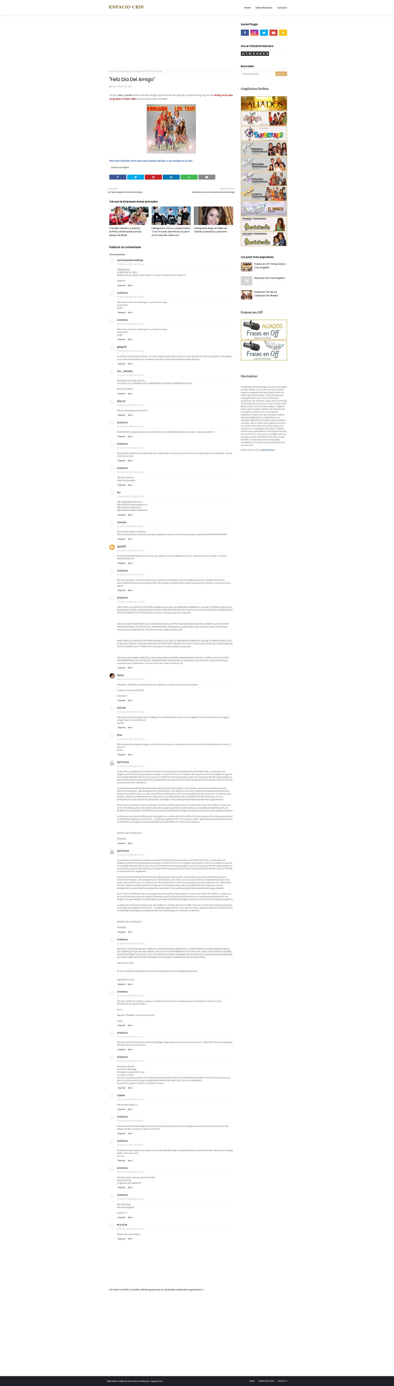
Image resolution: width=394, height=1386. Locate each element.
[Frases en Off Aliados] (264, 338)
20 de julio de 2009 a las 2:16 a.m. (130, 405)
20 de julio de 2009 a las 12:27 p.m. (131, 943)
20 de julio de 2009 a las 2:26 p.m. (130, 1099)
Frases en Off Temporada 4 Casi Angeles (270, 265)
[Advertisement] (171, 43)
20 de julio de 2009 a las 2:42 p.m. (130, 1145)
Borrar (130, 285)
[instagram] (254, 33)
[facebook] (245, 33)
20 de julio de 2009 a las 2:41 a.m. (130, 448)
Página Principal (116, 71)
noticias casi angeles (134, 71)
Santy (114, 86)
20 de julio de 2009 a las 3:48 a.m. (130, 526)
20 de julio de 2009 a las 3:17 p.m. (130, 1199)
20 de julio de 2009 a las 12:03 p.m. (131, 739)
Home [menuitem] (248, 7)
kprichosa (123, 762)
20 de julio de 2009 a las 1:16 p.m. (130, 1036)
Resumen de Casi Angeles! (269, 278)
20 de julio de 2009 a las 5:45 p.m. (130, 1229)
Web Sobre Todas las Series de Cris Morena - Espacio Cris (135, 1381)
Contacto (282, 1381)
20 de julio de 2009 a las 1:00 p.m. (130, 995)
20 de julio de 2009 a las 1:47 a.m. (130, 375)
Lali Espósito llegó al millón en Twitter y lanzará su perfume (210, 230)
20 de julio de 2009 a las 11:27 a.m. (131, 601)
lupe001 (121, 546)
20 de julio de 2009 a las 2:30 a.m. (130, 426)
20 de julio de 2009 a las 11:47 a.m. (131, 712)
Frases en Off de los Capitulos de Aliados (266, 293)
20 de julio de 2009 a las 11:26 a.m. (131, 574)
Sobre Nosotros (266, 1381)
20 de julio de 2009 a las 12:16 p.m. (131, 766)
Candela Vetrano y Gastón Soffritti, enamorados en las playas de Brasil (125, 232)
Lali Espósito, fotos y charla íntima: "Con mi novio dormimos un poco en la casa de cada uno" (171, 232)
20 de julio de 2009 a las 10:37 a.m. (131, 550)
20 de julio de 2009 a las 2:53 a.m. (130, 496)
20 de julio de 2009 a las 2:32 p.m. (130, 1120)
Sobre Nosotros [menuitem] (263, 7)
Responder (121, 285)
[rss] (283, 33)
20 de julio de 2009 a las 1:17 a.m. (130, 264)
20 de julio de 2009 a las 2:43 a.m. (130, 472)
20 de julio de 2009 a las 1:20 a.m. (130, 297)
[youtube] (273, 33)
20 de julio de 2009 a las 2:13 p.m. (130, 1061)
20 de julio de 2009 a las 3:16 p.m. (130, 1172)
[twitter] (264, 33)
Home (252, 1381)
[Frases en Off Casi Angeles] (264, 359)
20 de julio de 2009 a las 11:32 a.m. (131, 679)
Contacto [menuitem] (282, 7)
